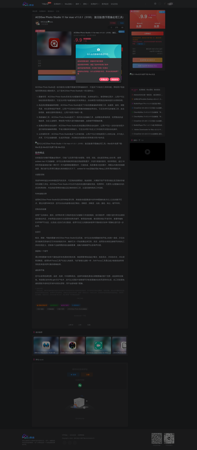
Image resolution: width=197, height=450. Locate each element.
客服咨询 (114, 79)
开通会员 (104, 79)
